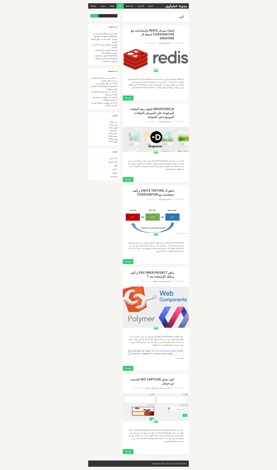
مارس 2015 (113, 133)
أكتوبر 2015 (113, 128)
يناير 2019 (113, 122)
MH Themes (182, 464)
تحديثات (102, 6)
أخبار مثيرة (141, 6)
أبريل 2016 (113, 125)
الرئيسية (150, 6)
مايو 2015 (113, 130)
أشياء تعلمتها (129, 6)
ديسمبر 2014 (112, 136)
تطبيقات (111, 6)
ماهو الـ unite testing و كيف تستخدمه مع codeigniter (153, 192)
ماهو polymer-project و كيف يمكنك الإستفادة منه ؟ (152, 274)
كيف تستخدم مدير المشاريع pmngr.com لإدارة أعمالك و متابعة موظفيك (103, 86)
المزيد (129, 98)
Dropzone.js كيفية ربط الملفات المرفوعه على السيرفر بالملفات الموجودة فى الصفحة (151, 113)
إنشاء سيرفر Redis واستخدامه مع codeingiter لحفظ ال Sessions (152, 34)
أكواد (120, 6)
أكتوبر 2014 (113, 141)
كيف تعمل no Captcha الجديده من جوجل (152, 381)
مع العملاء (93, 6)
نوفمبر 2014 (112, 139)
